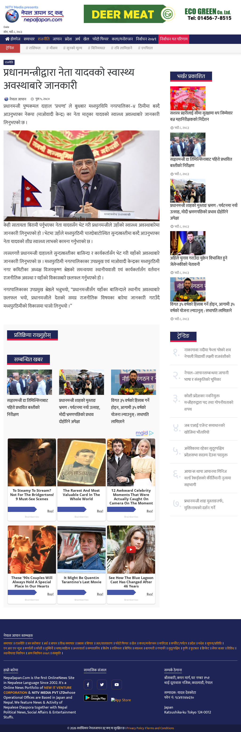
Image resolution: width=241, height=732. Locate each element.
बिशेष (106, 648)
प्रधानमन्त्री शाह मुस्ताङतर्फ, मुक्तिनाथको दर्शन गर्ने (203, 504)
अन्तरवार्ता (78, 648)
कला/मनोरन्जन (122, 39)
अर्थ (77, 39)
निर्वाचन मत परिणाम (174, 39)
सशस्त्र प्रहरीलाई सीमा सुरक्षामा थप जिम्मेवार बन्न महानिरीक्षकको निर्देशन (201, 116)
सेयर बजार (218, 648)
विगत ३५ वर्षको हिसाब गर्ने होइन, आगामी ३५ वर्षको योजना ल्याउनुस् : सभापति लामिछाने (130, 411)
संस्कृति (56, 653)
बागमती (149, 648)
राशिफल (34, 48)
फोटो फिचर (100, 39)
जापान (57, 39)
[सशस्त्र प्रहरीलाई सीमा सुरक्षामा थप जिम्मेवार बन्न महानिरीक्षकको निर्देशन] (203, 98)
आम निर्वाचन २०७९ (38, 653)
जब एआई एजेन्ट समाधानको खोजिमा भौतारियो (204, 429)
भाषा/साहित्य (63, 648)
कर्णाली (28, 648)
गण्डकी (161, 648)
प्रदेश (68, 39)
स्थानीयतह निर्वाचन (14, 653)
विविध (230, 648)
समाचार (29, 39)
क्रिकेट (205, 648)
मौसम (53, 48)
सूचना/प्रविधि (214, 643)
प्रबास (80, 643)
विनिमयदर (98, 48)
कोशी (39, 648)
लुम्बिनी (49, 648)
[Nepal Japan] (35, 14)
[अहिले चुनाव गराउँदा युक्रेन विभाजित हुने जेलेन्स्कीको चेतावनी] (203, 243)
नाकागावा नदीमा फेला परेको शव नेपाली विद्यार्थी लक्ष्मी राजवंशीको (207, 353)
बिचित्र (128, 648)
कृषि (185, 648)
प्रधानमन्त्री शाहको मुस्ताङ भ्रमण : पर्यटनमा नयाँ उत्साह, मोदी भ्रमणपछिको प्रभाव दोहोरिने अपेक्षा (79, 411)
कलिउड (163, 643)
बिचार (89, 643)
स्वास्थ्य (138, 648)
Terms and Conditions (160, 728)
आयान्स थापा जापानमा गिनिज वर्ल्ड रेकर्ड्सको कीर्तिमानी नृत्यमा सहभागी (207, 478)
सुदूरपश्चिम (174, 648)
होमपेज (15, 39)
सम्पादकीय (93, 648)
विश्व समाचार (67, 643)
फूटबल (194, 648)
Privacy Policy (135, 728)
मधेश (201, 643)
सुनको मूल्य (74, 48)
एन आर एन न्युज (13, 648)
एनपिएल (147, 48)
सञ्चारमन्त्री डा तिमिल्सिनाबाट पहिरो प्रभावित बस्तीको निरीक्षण (27, 407)
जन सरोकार (34, 643)
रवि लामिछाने (123, 48)
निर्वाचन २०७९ (146, 39)
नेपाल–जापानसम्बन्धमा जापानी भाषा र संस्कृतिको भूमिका (206, 376)
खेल (86, 39)
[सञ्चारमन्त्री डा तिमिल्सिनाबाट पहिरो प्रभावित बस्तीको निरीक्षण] (29, 382)
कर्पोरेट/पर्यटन (179, 643)
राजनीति (43, 39)
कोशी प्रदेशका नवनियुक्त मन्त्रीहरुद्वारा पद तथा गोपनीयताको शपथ (208, 403)
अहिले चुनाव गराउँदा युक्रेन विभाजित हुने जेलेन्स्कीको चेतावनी (198, 261)
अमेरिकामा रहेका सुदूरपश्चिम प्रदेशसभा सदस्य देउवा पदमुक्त (206, 452)
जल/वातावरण (104, 643)
